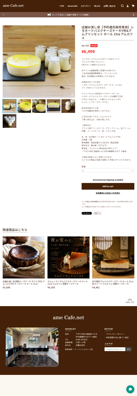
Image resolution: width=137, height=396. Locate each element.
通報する (97, 213)
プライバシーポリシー (115, 334)
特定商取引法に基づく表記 (117, 337)
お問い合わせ (110, 6)
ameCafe (72, 6)
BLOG (97, 6)
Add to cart (107, 186)
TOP (62, 6)
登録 (128, 349)
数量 (84, 166)
